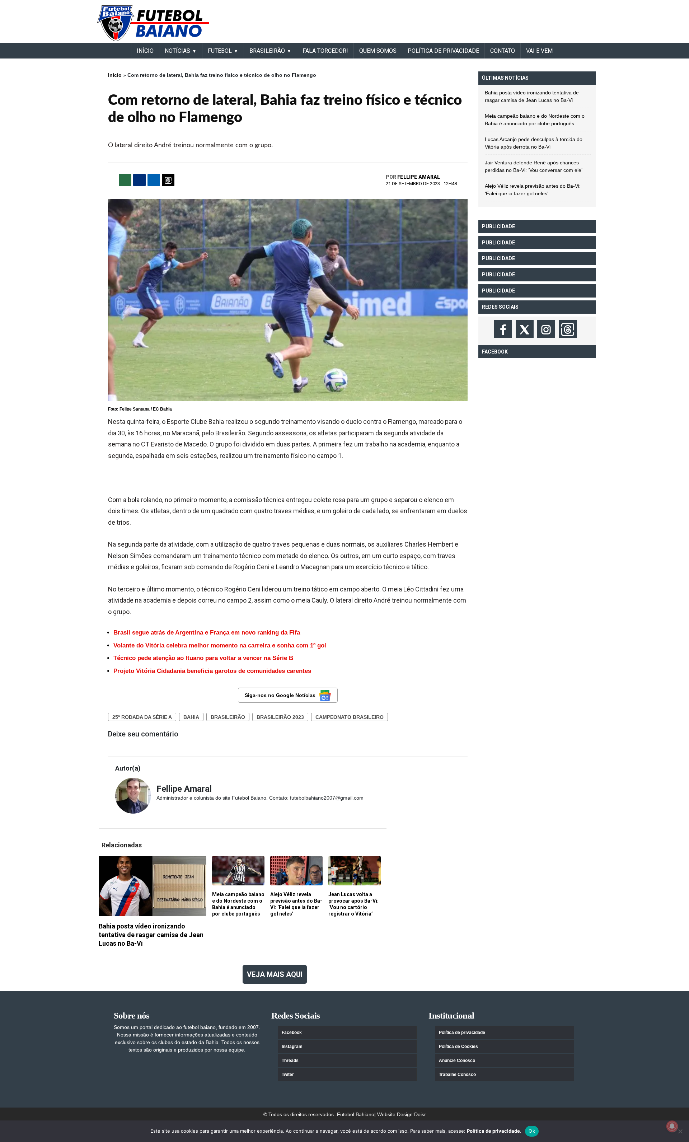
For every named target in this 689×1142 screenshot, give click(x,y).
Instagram (292, 1046)
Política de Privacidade (443, 50)
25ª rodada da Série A (142, 717)
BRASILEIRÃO (267, 50)
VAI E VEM (539, 50)
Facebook (292, 1032)
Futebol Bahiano (355, 1114)
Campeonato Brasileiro (349, 717)
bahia (191, 717)
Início (115, 75)
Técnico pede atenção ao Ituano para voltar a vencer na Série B (203, 658)
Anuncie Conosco (457, 1060)
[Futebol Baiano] (153, 23)
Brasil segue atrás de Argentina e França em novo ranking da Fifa (206, 632)
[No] (680, 1131)
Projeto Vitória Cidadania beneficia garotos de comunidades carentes (212, 671)
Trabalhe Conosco (457, 1074)
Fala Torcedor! (325, 50)
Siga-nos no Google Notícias (280, 695)
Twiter (288, 1074)
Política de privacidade (462, 1032)
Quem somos (378, 50)
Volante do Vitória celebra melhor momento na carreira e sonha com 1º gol (219, 645)
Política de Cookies (458, 1046)
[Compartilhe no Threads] (168, 180)
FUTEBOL (220, 50)
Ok (532, 1131)
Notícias (177, 50)
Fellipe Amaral (418, 177)
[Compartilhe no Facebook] (139, 180)
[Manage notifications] (672, 1126)
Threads (290, 1060)
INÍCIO (145, 50)
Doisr (420, 1114)
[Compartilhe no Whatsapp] (125, 180)
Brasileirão (228, 717)
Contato (502, 50)
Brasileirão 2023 (280, 717)
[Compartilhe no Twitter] (153, 180)
